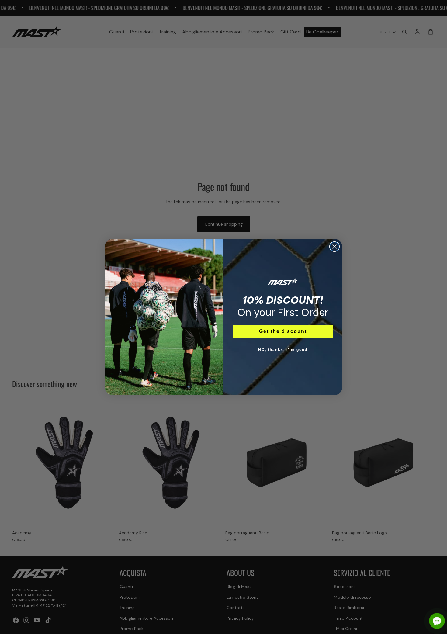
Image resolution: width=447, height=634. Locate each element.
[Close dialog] (334, 246)
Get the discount (283, 331)
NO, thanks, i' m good (282, 350)
